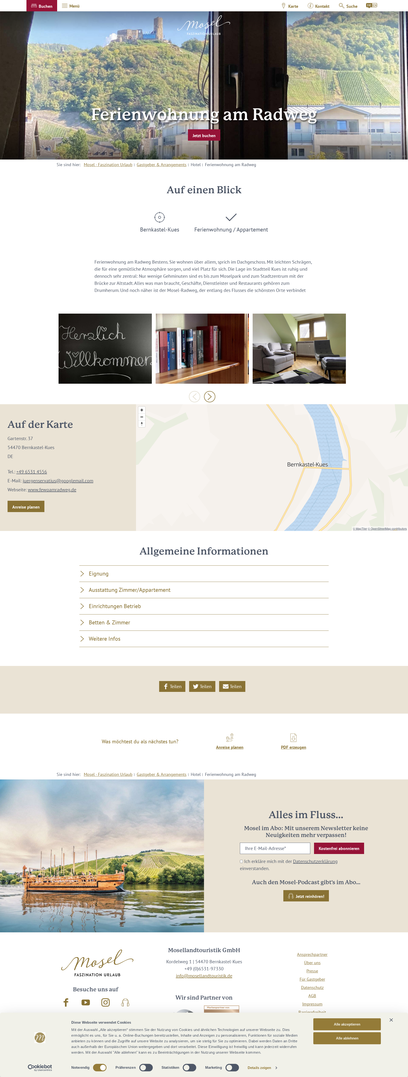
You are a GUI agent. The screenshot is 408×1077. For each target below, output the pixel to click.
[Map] (272, 467)
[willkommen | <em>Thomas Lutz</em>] (105, 348)
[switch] (146, 1067)
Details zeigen (259, 1068)
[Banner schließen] (391, 1020)
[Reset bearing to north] (141, 423)
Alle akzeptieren (347, 1024)
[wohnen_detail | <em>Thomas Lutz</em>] (202, 348)
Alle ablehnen (347, 1038)
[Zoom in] (141, 410)
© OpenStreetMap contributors (387, 528)
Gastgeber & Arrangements (162, 164)
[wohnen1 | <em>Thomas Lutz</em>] (299, 348)
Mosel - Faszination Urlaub (108, 164)
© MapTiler (360, 528)
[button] (41, 5)
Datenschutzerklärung (315, 861)
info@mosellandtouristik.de (204, 976)
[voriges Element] (194, 396)
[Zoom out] (141, 416)
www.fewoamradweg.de (52, 490)
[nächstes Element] (209, 396)
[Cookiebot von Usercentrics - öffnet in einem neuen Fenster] (40, 1067)
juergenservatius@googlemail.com (58, 481)
